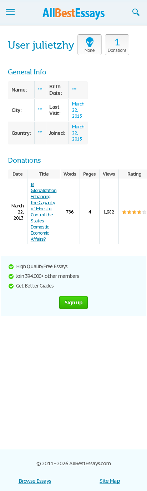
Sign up (73, 302)
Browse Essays (35, 480)
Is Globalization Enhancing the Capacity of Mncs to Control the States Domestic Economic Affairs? (43, 211)
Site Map (110, 480)
